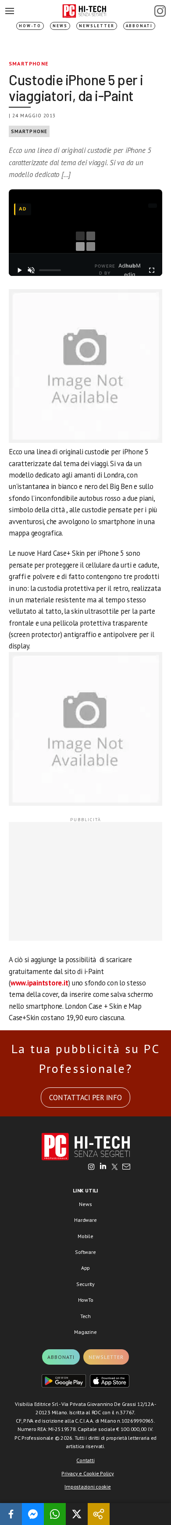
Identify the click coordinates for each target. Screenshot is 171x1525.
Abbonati (139, 25)
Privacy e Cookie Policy (87, 1473)
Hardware (85, 1220)
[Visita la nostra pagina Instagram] (91, 1167)
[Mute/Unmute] (31, 270)
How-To (30, 25)
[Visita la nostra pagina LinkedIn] (103, 1167)
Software (85, 1252)
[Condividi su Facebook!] (11, 1514)
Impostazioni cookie (87, 1486)
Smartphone (29, 63)
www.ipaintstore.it (39, 983)
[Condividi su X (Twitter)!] (77, 1514)
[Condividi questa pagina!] (99, 1514)
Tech (85, 1316)
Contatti (85, 1460)
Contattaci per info (85, 1097)
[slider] (50, 270)
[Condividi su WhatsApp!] (55, 1514)
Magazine (85, 1332)
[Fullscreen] (151, 270)
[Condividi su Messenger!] (33, 1514)
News (60, 25)
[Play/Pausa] (19, 270)
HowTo (85, 1300)
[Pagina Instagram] (160, 11)
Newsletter (96, 25)
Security (85, 1284)
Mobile (85, 1236)
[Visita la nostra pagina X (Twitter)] (114, 1167)
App (85, 1267)
